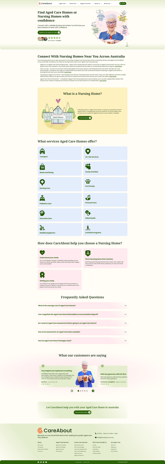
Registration (113, 447)
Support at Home (78, 453)
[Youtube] (46, 462)
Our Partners (40, 447)
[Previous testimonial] (71, 390)
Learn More (118, 66)
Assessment (114, 449)
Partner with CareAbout (43, 449)
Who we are (40, 445)
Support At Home (85, 3)
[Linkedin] (41, 462)
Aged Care (62, 3)
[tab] (78, 391)
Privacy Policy (79, 462)
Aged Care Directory (79, 455)
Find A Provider (114, 451)
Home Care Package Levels (80, 449)
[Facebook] (38, 462)
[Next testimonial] (93, 390)
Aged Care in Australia (61, 445)
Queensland (95, 449)
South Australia (96, 451)
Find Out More (83, 118)
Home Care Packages (79, 447)
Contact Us (40, 451)
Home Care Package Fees (80, 451)
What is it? (113, 445)
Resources (107, 3)
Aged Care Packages (60, 447)
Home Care (73, 3)
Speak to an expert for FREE (48, 32)
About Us (97, 3)
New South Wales (96, 447)
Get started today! (81, 412)
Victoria (94, 445)
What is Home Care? (79, 445)
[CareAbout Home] (65, 430)
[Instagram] (43, 462)
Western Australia (97, 453)
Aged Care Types (60, 449)
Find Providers (59, 451)
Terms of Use (86, 462)
